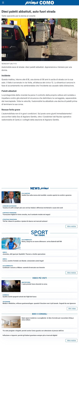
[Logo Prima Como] (39, 2)
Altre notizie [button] (71, 226)
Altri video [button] (72, 308)
